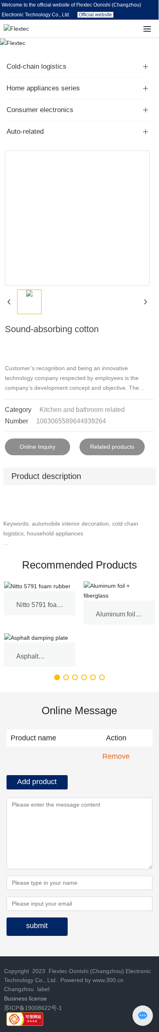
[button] (57, 677)
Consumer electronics (40, 110)
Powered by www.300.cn (91, 980)
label (43, 989)
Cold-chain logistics (36, 66)
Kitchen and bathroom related (82, 409)
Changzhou (19, 989)
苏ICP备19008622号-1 (33, 1008)
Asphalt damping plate (36, 660)
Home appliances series (43, 88)
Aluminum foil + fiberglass (118, 618)
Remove (116, 756)
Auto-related (25, 131)
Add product (37, 782)
